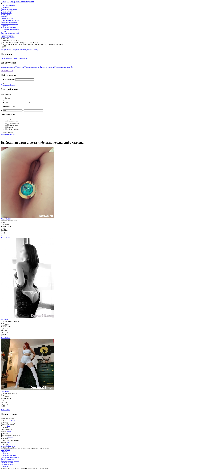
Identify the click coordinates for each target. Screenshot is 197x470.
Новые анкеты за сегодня (10, 20)
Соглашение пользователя (10, 29)
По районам (5, 7)
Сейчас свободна (13, 129)
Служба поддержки (7, 37)
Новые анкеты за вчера (9, 22)
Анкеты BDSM (6, 13)
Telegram (4, 31)
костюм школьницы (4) (9, 67)
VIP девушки (14, 49)
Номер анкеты (10, 79)
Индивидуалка (12, 125)
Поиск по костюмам (8, 5)
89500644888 (5, 410)
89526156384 (5, 237)
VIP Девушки (5, 450)
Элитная (10, 127)
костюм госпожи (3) (49, 67)
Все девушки (5, 49)
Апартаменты (12, 119)
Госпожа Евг (5, 391)
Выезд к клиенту (13, 121)
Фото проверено (13, 123)
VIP (8, 2)
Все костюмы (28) (7, 71)
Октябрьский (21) (7, 58)
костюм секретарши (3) (64, 67)
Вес (6, 100)
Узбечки (10, 431)
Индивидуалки (6, 14)
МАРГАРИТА (6, 319)
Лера (8, 426)
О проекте (4, 26)
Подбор (12, 2)
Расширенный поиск (8, 85)
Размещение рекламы (8, 27)
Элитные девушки (26, 49)
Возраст (7, 98)
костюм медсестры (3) (34, 67)
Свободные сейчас (7, 18)
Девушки (4, 451)
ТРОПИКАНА (12, 420)
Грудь (7, 102)
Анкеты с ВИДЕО (7, 11)
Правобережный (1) (20, 58)
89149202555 (5, 338)
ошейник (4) (21, 67)
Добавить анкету (7, 35)
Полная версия (6, 466)
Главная (3, 2)
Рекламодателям (28, 2)
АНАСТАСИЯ (6, 219)
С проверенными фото (9, 9)
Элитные (18, 2)
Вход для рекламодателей (10, 33)
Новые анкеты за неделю (9, 24)
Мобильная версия (7, 464)
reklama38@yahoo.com (8, 446)
